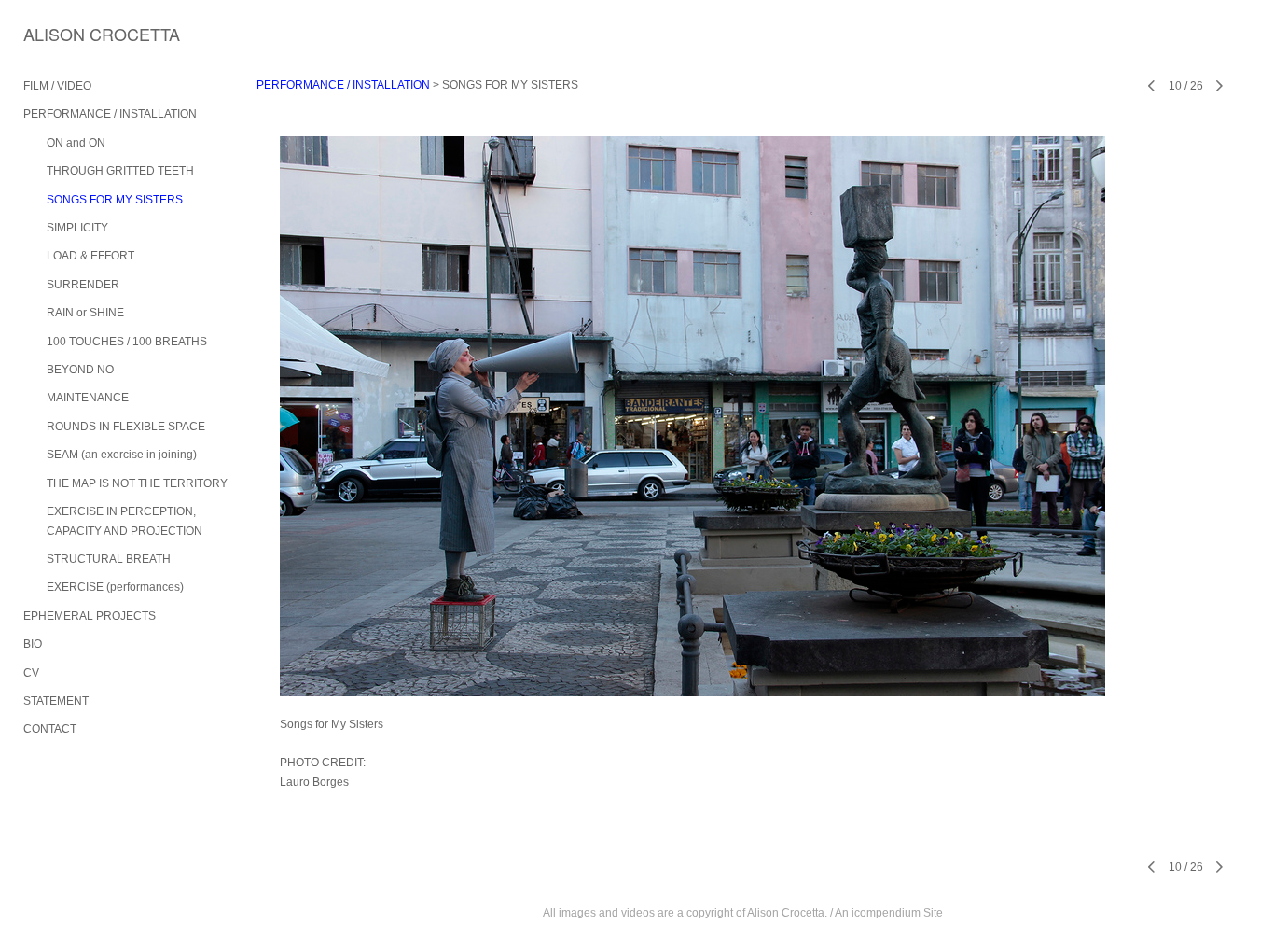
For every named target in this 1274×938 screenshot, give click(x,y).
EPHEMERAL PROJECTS (89, 616)
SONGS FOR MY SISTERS (115, 199)
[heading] (70, 34)
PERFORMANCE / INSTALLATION (110, 113)
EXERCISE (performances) (115, 587)
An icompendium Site (889, 912)
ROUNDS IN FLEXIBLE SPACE (126, 426)
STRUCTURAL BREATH (109, 559)
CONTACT (49, 728)
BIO (32, 644)
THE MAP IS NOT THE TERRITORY (137, 483)
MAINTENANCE (88, 397)
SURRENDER (83, 284)
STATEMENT (56, 700)
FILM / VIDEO (57, 85)
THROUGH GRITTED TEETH (120, 170)
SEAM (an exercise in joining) (122, 454)
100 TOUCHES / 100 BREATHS (127, 341)
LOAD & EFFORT (90, 255)
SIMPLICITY (77, 227)
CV (31, 672)
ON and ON (76, 142)
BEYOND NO (80, 369)
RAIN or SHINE (85, 312)
